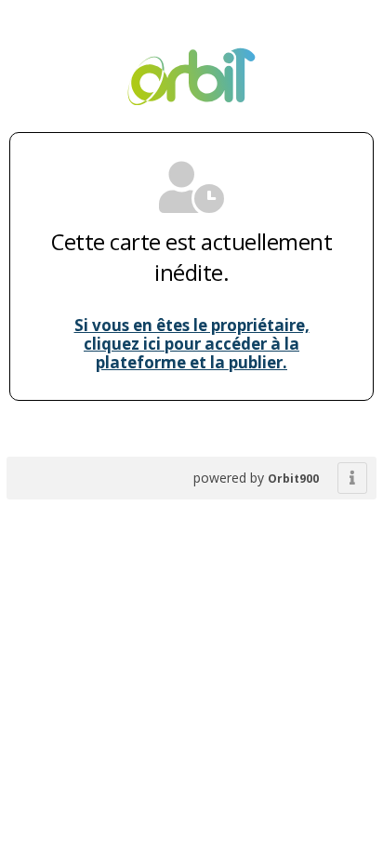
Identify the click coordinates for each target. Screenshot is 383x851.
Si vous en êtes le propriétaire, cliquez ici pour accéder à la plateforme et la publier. (192, 343)
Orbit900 (293, 478)
